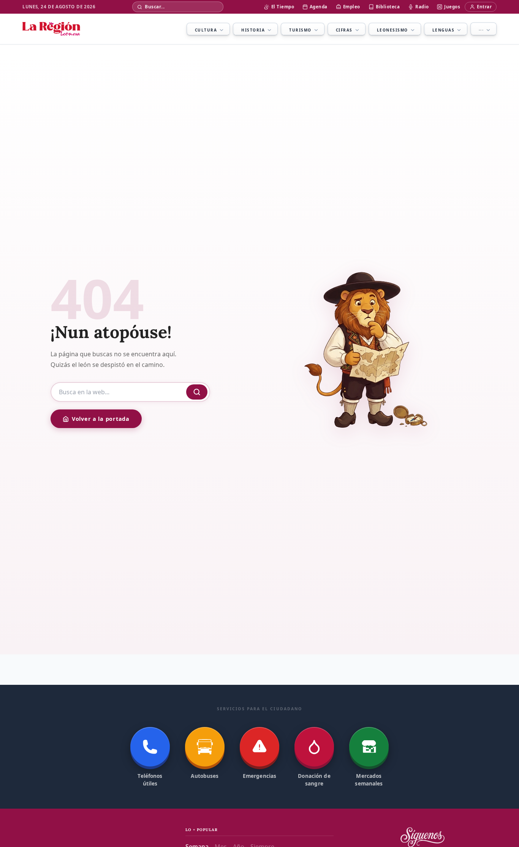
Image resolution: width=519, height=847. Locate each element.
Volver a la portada (101, 418)
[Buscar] (196, 392)
